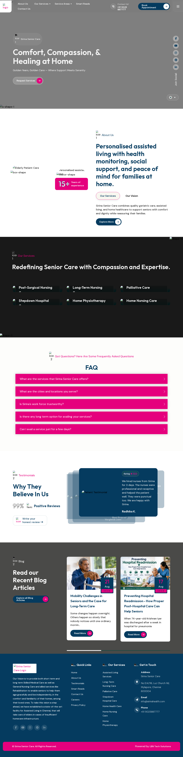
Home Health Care (112, 706)
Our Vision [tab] (132, 196)
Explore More (107, 221)
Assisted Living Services (110, 674)
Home (74, 672)
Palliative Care (110, 691)
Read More (80, 633)
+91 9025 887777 (122, 8)
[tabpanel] (132, 209)
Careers (75, 699)
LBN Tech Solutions (160, 746)
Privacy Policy (78, 705)
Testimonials (77, 683)
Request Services (26, 80)
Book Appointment (149, 6)
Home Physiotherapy (110, 723)
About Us (23, 3)
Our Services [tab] (108, 196)
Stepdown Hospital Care (110, 698)
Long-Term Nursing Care (109, 683)
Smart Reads (83, 3)
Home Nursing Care (110, 713)
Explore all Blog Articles (24, 599)
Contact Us (24, 8)
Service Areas (62, 3)
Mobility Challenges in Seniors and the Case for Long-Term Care (88, 601)
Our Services (41, 3)
